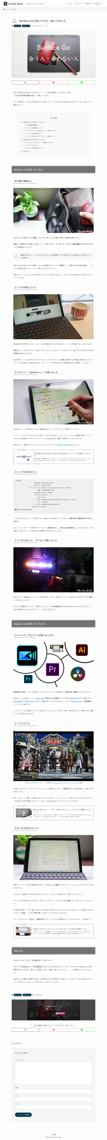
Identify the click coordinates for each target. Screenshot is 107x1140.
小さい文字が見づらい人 (35, 148)
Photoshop (18, 701)
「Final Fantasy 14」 (59, 783)
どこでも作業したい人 (34, 128)
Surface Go (26, 26)
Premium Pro (77, 701)
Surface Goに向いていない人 (34, 139)
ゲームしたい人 (32, 145)
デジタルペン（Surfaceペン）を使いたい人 (41, 130)
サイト (17, 1104)
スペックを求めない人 (34, 133)
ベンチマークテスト (74, 783)
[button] (25, 82)
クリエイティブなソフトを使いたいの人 (40, 142)
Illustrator (29, 701)
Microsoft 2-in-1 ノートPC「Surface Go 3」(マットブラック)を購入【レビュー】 (62, 810)
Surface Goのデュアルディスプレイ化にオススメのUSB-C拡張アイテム (60, 929)
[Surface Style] (13, 4)
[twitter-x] (52, 1134)
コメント (19, 1060)
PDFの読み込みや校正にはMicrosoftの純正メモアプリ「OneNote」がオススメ (61, 454)
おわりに (26, 151)
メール (17, 1096)
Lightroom (39, 698)
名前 (16, 1088)
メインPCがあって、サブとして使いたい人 (41, 136)
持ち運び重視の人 (33, 125)
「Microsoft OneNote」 (66, 445)
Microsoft (17, 26)
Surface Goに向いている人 (33, 122)
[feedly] (55, 1134)
